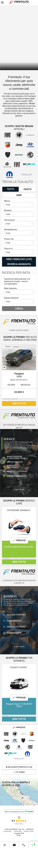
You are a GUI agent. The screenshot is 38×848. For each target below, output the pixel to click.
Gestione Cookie (28, 831)
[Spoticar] (10, 753)
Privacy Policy (7, 831)
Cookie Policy (18, 831)
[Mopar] (27, 753)
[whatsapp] (5, 845)
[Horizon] (19, 758)
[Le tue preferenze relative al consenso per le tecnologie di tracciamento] (34, 844)
